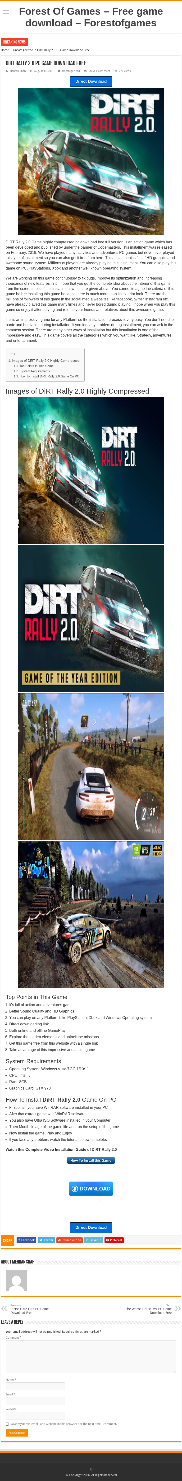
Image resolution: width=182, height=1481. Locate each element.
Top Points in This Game (36, 366)
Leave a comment (99, 70)
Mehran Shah (18, 70)
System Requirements (34, 371)
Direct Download (91, 81)
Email (10, 1394)
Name (11, 1379)
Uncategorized (23, 50)
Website (11, 1409)
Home (5, 50)
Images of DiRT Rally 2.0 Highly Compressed (46, 360)
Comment (13, 1337)
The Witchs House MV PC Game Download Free (148, 1309)
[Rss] (91, 1469)
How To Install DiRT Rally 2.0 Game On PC (49, 376)
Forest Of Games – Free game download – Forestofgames (91, 17)
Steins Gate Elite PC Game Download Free (29, 1309)
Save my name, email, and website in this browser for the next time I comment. (63, 1424)
